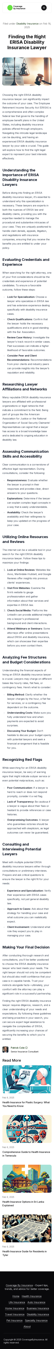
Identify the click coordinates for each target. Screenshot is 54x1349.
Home (15, 1296)
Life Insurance (17, 1302)
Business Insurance (38, 1308)
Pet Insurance (14, 1320)
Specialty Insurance (36, 1320)
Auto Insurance (36, 1302)
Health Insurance (32, 1296)
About (27, 1326)
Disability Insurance (27, 23)
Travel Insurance (14, 1314)
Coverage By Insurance (19, 1285)
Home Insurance (14, 1308)
